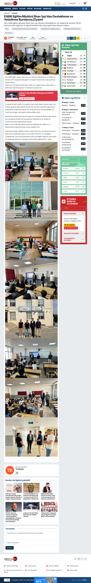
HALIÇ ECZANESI (70, 214)
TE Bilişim (20, 469)
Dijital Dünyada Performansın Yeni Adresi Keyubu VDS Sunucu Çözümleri (48, 496)
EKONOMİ (37, 9)
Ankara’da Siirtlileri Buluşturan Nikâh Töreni (30, 514)
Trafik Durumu (73, 566)
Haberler (7, 13)
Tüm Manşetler (32, 570)
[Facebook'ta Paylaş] (68, 38)
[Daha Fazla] (78, 38)
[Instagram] (82, 558)
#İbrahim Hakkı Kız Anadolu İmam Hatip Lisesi (24, 29)
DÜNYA (15, 9)
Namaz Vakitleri (54, 566)
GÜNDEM (7, 9)
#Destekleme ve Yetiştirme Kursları (50, 29)
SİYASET (22, 9)
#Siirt (6, 29)
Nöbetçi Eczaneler (12, 566)
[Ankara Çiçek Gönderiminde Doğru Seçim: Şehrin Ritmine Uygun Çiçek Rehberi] (14, 488)
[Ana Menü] (86, 9)
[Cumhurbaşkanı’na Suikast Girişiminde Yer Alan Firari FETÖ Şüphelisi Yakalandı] (31, 488)
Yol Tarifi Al (70, 225)
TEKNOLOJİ (47, 9)
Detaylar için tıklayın (73, 91)
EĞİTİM (29, 9)
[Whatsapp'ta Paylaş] (74, 38)
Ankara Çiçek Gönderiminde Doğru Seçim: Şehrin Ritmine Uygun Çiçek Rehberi (14, 496)
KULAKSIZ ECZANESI (71, 233)
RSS (7, 580)
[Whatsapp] (85, 558)
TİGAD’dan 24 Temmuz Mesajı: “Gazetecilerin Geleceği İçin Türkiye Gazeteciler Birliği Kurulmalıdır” (13, 517)
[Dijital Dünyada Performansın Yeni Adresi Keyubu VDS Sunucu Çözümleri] (49, 488)
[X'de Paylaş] (71, 38)
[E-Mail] (17, 473)
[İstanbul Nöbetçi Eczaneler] (84, 201)
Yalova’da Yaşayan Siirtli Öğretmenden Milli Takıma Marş (48, 514)
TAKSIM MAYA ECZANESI (69, 239)
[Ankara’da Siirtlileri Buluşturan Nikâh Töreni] (31, 507)
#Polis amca (8, 33)
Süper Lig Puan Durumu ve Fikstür (13, 571)
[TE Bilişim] (10, 470)
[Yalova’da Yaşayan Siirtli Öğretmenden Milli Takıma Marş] (49, 507)
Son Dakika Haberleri (54, 570)
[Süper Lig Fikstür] (84, 98)
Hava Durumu (32, 566)
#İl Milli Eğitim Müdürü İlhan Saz (72, 29)
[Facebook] (75, 558)
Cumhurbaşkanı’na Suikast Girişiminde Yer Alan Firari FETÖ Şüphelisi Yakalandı (30, 496)
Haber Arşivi (73, 570)
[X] (78, 558)
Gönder (10, 548)
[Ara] (83, 9)
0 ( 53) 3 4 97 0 (72, 228)
